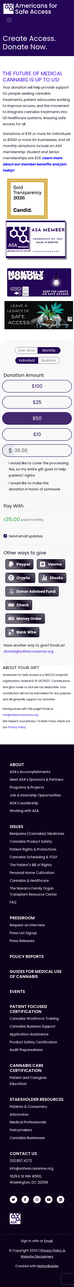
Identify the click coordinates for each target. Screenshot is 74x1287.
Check (23, 605)
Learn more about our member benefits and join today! (34, 164)
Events (17, 991)
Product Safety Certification (33, 1042)
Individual (27, 360)
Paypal (23, 564)
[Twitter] (13, 1199)
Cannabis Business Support (33, 1026)
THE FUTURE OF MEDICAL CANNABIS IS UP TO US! (32, 76)
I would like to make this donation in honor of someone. (35, 486)
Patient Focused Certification (28, 1009)
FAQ (13, 902)
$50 (37, 418)
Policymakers (21, 1130)
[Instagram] (37, 1199)
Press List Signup (23, 933)
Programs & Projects (27, 787)
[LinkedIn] (60, 1199)
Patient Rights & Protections (33, 849)
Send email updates (26, 536)
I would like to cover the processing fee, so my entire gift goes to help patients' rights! (38, 469)
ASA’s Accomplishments (30, 771)
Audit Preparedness (26, 1049)
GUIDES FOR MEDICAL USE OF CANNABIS (36, 974)
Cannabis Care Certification (26, 1068)
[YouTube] (49, 1199)
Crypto (23, 577)
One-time (26, 350)
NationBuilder (48, 1266)
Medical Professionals (28, 1122)
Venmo (55, 564)
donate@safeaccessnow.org (28, 651)
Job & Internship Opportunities (35, 795)
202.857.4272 (21, 1160)
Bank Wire (26, 632)
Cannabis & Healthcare (29, 880)
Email (48, 1241)
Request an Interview (27, 925)
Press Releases (22, 940)
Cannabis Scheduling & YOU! (33, 857)
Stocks (56, 577)
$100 (37, 386)
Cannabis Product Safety (31, 841)
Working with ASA (24, 810)
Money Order (29, 618)
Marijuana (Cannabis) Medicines (37, 833)
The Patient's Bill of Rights (31, 865)
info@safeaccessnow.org (31, 1168)
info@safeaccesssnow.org (20, 715)
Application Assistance (29, 1034)
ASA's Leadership (24, 803)
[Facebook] (25, 1199)
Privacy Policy (17, 727)
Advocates (19, 1114)
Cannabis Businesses (27, 1138)
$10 (37, 434)
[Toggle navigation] (9, 20)
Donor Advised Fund (36, 591)
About (17, 764)
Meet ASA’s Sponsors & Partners (36, 779)
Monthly (49, 350)
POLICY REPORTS (27, 956)
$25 (37, 402)
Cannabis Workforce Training (34, 1018)
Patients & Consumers (28, 1106)
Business (48, 360)
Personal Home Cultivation (32, 872)
